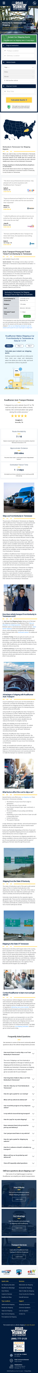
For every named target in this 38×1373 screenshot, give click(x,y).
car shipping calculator (22, 1026)
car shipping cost (26, 797)
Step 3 (30, 346)
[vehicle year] (19, 67)
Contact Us (22, 1314)
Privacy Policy (27, 1371)
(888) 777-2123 (19, 1338)
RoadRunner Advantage (8, 1288)
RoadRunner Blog (6, 1297)
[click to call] (34, 3)
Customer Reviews (7, 1294)
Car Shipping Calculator (8, 1285)
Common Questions (24, 1307)
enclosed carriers (23, 632)
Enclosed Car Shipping (25, 1288)
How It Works (5, 1291)
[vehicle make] (19, 72)
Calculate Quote (18, 100)
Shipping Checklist (24, 1304)
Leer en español (23, 1310)
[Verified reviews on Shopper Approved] (19, 1347)
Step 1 (9, 346)
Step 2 (19, 346)
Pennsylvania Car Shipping (9, 1317)
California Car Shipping (8, 1304)
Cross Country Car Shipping (26, 1294)
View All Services (23, 1297)
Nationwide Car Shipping (26, 1285)
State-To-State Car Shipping (26, 1291)
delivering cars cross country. (20, 1007)
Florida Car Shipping (7, 1307)
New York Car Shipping (8, 1314)
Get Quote (27, 316)
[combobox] (19, 51)
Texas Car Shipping (7, 1310)
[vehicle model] (19, 77)
